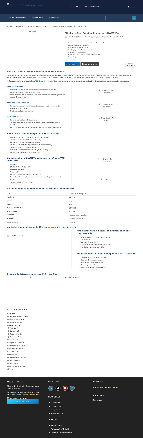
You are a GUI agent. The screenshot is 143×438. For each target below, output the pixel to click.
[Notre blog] (132, 7)
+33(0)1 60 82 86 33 (17, 394)
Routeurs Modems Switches (18, 317)
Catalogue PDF (56, 402)
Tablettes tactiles (14, 351)
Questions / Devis (72, 64)
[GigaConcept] (18, 3)
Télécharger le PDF (91, 64)
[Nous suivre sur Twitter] (58, 388)
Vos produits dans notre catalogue (106, 387)
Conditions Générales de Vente (61, 433)
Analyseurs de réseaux (16, 343)
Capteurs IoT (14, 331)
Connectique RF (13, 363)
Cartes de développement (17, 357)
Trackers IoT (14, 328)
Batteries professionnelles (17, 366)
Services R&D (56, 406)
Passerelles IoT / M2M (16, 322)
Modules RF (12, 354)
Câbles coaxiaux (14, 360)
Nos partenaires (56, 410)
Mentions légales (56, 425)
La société (76, 7)
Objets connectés (16, 334)
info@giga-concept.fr (32, 394)
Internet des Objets (14, 325)
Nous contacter (91, 7)
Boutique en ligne (57, 413)
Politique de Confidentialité (60, 429)
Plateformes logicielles (17, 337)
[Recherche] (134, 18)
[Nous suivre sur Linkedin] (50, 388)
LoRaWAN (69, 75)
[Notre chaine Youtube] (65, 388)
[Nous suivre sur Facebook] (72, 388)
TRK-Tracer (39, 81)
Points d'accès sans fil (16, 319)
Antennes (11, 314)
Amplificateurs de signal (16, 346)
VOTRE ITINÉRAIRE (22, 402)
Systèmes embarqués (16, 348)
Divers (10, 369)
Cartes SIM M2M (14, 340)
